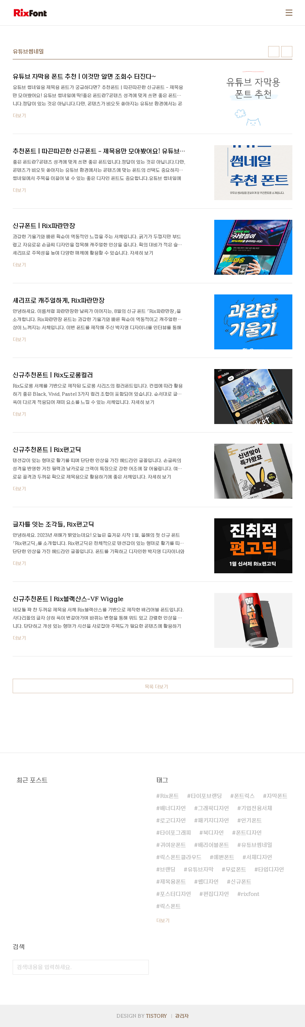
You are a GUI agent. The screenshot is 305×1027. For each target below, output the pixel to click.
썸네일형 (273, 51)
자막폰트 (277, 796)
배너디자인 (173, 808)
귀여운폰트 (173, 845)
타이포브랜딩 (206, 796)
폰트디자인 (249, 832)
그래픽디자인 (213, 808)
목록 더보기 (156, 686)
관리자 (182, 1016)
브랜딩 (168, 869)
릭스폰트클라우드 (181, 857)
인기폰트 (251, 820)
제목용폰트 (173, 881)
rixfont (250, 894)
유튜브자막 (200, 869)
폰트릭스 (244, 796)
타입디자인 (271, 869)
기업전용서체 (256, 808)
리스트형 (286, 51)
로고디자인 (173, 820)
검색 (141, 967)
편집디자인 (216, 894)
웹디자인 (208, 881)
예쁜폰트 (224, 857)
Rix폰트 (169, 796)
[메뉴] (289, 13)
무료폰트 (235, 869)
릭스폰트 (170, 906)
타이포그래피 (175, 832)
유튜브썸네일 (256, 845)
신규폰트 (241, 881)
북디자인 (213, 832)
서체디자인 (259, 857)
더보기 (163, 920)
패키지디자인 (213, 820)
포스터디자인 (175, 894)
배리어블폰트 (213, 845)
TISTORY (156, 1016)
